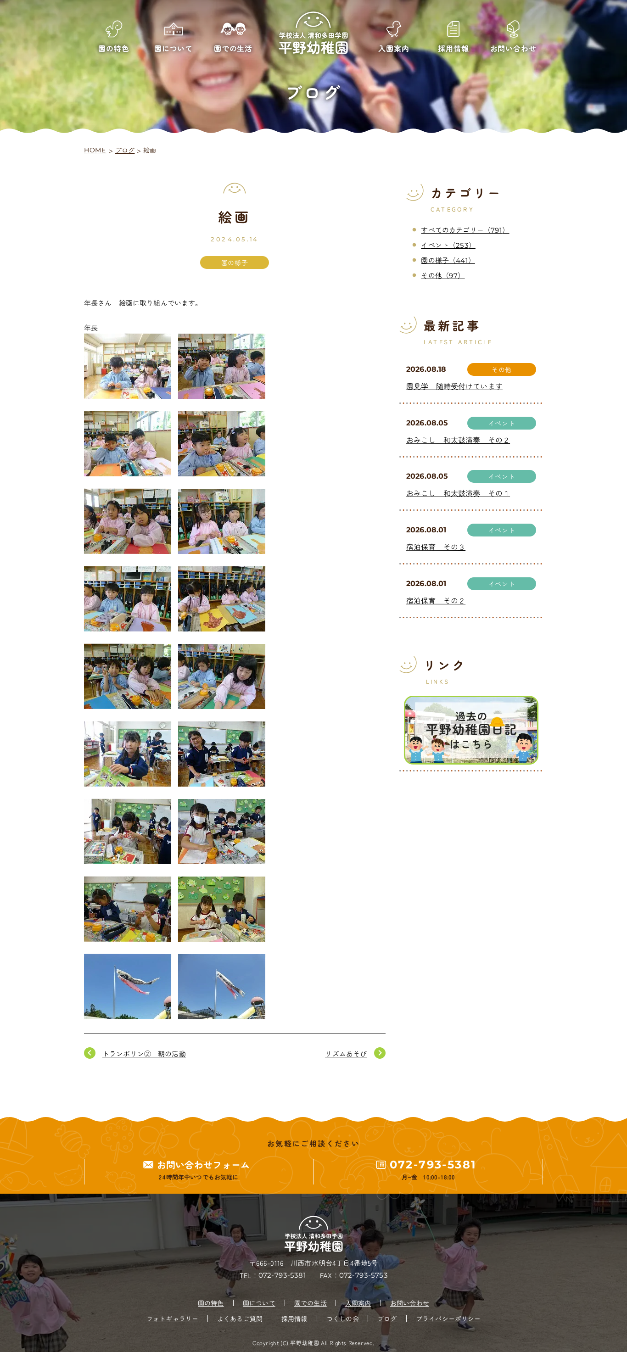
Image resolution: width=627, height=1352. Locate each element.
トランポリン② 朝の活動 (144, 1053)
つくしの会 (342, 1318)
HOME (95, 150)
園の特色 (211, 1303)
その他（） (443, 275)
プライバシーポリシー (448, 1318)
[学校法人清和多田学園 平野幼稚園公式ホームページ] (313, 33)
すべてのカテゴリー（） (465, 230)
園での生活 (310, 1303)
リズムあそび (346, 1053)
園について (259, 1303)
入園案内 (358, 1303)
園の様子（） (448, 260)
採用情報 (294, 1318)
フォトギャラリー (172, 1318)
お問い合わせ (409, 1303)
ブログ (124, 150)
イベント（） (448, 245)
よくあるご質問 (240, 1318)
